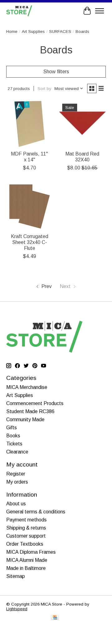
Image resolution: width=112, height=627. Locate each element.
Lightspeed (16, 609)
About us (16, 503)
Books (13, 435)
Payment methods (26, 519)
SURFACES (60, 31)
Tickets (14, 443)
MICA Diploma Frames (31, 552)
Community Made (25, 419)
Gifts (11, 427)
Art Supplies (33, 31)
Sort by (44, 88)
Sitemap (15, 576)
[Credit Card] (55, 618)
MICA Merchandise (26, 387)
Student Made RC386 (30, 411)
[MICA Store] (19, 10)
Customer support (26, 536)
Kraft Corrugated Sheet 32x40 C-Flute (29, 242)
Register (15, 473)
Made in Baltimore (26, 568)
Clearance (17, 451)
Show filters (56, 71)
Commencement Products (34, 403)
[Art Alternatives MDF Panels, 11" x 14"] (29, 124)
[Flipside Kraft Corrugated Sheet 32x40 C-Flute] (29, 206)
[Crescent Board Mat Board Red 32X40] (82, 124)
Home (11, 31)
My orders (17, 482)
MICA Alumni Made (26, 560)
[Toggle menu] (99, 11)
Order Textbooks (24, 544)
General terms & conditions (35, 511)
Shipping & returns (26, 527)
